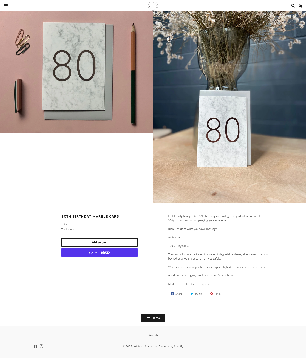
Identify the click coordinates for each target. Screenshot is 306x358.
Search (153, 335)
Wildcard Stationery (145, 346)
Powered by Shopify (171, 346)
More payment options (100, 261)
